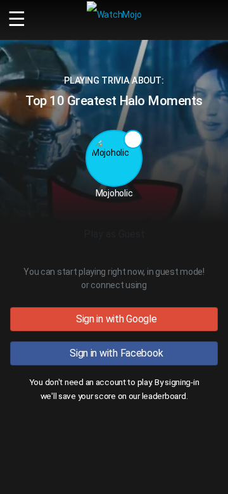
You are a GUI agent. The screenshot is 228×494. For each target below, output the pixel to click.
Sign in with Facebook (114, 353)
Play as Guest (114, 234)
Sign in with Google (113, 319)
